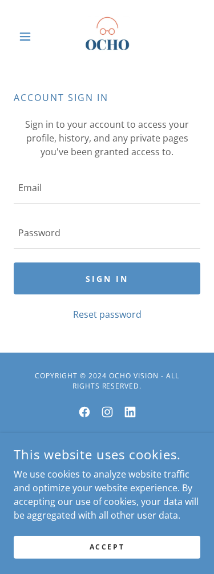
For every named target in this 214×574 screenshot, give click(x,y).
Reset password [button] (107, 314)
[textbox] (107, 188)
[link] (107, 36)
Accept (107, 547)
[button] (28, 36)
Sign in (107, 278)
